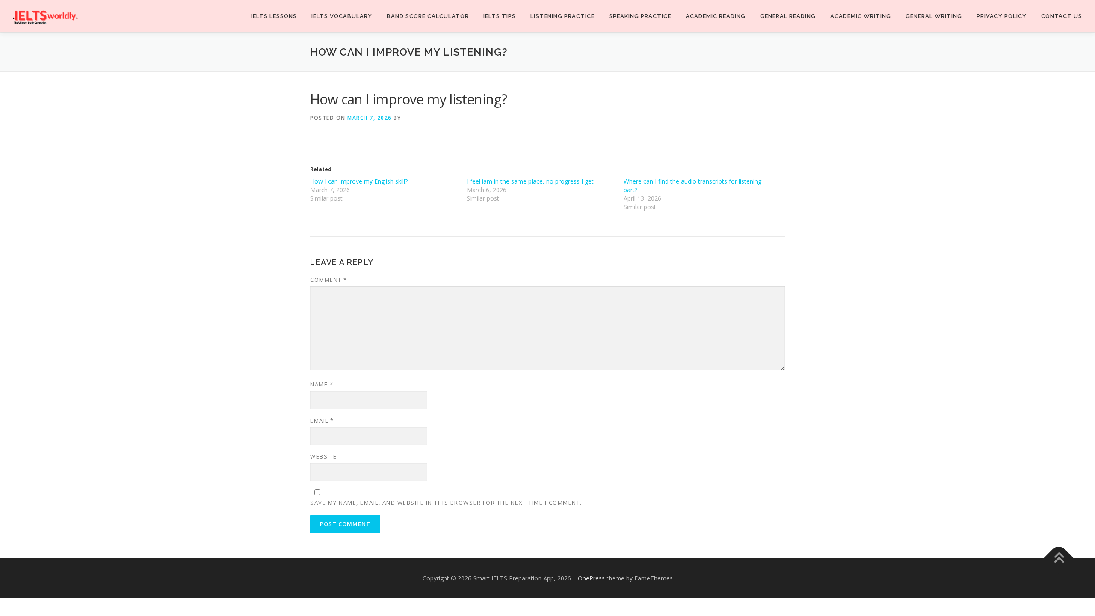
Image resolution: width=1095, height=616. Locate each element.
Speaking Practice (640, 16)
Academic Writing (860, 16)
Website (323, 456)
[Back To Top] (1059, 558)
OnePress (591, 578)
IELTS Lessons (274, 16)
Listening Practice (562, 16)
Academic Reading (716, 16)
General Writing (934, 16)
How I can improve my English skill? (359, 181)
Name (321, 384)
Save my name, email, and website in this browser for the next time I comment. (446, 502)
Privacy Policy (1002, 16)
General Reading (788, 16)
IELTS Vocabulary (341, 16)
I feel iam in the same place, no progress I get (530, 181)
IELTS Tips (499, 16)
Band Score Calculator (428, 16)
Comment (328, 280)
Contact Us (1061, 16)
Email (322, 420)
